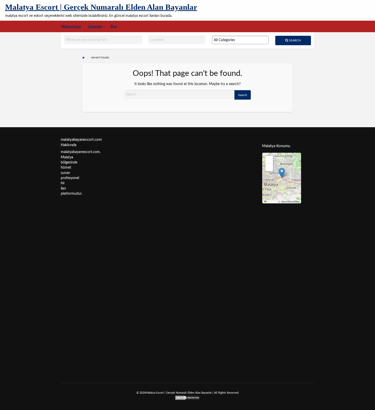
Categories (95, 26)
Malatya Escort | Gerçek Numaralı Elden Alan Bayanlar (101, 7)
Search (294, 40)
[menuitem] (71, 26)
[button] (282, 173)
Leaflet (271, 201)
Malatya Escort (71, 26)
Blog (113, 26)
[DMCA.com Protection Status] (187, 397)
